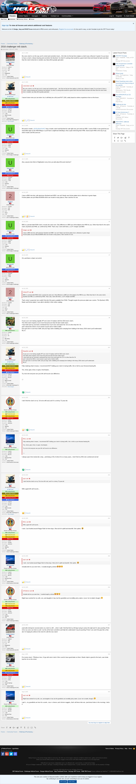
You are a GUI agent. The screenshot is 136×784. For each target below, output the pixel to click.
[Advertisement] (68, 38)
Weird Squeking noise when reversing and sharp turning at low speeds (125, 83)
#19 (109, 691)
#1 (109, 53)
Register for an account (66, 29)
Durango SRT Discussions (123, 61)
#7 (109, 255)
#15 (109, 556)
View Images (10, 121)
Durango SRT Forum (74, 771)
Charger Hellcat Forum (46, 771)
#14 (109, 518)
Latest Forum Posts (120, 53)
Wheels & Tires (120, 78)
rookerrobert (5, 49)
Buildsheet (12, 19)
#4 (109, 159)
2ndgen (10, 201)
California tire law (121, 104)
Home (4, 16)
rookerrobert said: (27, 86)
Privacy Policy (119, 748)
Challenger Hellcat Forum (31, 771)
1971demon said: (27, 591)
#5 (109, 192)
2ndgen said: (26, 230)
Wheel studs (119, 73)
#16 (109, 587)
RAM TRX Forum (86, 771)
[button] (29, 16)
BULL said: (26, 438)
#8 (109, 288)
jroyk (10, 407)
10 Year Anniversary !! (122, 112)
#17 (109, 625)
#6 (109, 221)
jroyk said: (26, 478)
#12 (109, 435)
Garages (35, 16)
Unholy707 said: (27, 292)
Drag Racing (119, 101)
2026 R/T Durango (121, 56)
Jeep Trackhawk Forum (60, 771)
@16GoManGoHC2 (39, 128)
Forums (13, 16)
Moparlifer (10, 327)
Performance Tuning (121, 70)
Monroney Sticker (23, 19)
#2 (109, 82)
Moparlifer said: (27, 351)
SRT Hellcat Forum (17, 771)
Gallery (44, 16)
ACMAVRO (10, 663)
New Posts (4, 19)
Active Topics (23, 16)
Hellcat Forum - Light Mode (10, 748)
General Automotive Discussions (124, 109)
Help (126, 748)
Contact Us (55, 16)
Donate (32, 19)
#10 (109, 347)
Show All (28, 77)
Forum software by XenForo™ (107, 771)
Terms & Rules (109, 748)
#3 (109, 125)
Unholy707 (10, 135)
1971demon (10, 444)
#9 (109, 317)
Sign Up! (5, 25)
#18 (109, 654)
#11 (109, 397)
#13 (109, 475)
